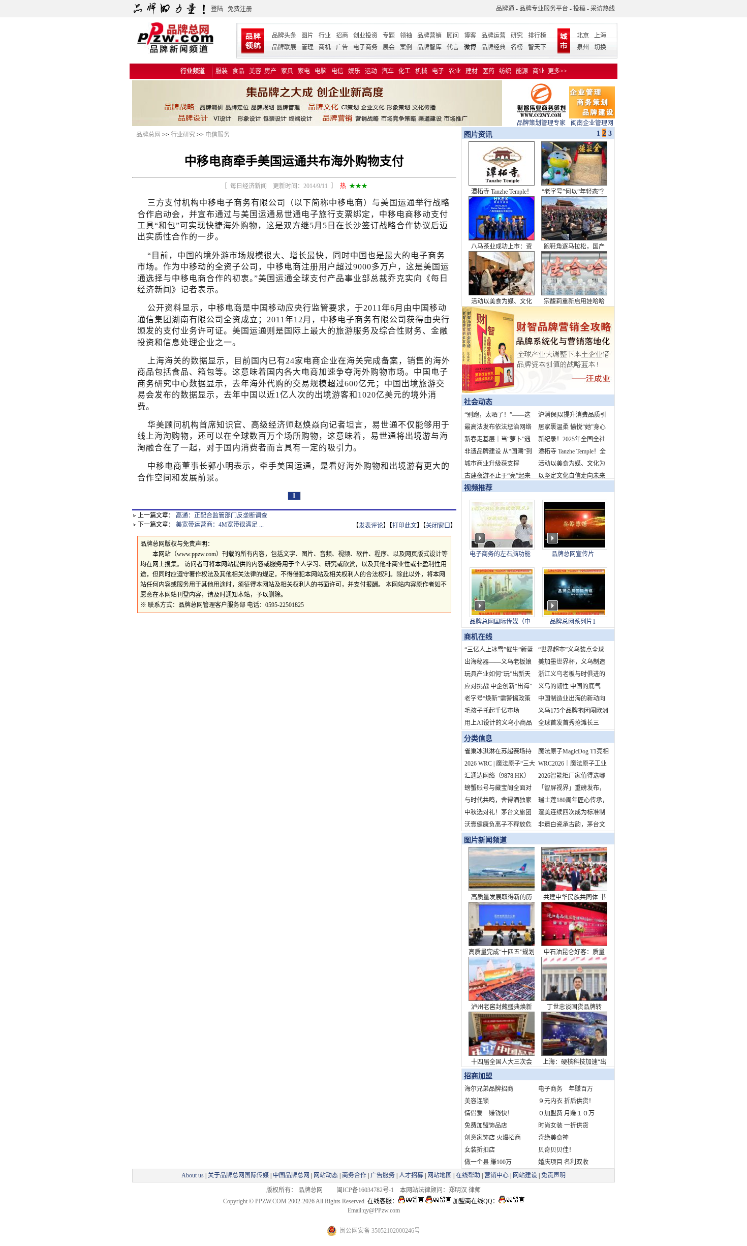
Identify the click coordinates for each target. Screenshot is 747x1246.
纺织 (505, 71)
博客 (470, 35)
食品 (238, 71)
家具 (287, 71)
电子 (438, 71)
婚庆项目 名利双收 (563, 1162)
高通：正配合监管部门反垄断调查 (221, 515)
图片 (307, 35)
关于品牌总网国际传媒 (238, 1175)
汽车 (388, 71)
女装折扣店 (479, 1149)
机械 (421, 71)
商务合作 (354, 1175)
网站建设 (525, 1175)
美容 (255, 71)
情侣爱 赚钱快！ (488, 1113)
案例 (406, 47)
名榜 (517, 47)
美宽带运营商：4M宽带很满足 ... (220, 524)
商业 (539, 71)
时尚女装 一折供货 (563, 1125)
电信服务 (217, 134)
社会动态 (478, 402)
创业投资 (365, 35)
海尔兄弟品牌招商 (488, 1088)
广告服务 (382, 1175)
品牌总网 (148, 134)
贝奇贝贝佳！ (556, 1149)
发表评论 (371, 525)
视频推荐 (478, 488)
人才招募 (411, 1175)
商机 (325, 47)
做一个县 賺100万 (488, 1162)
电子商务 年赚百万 (565, 1088)
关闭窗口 (438, 525)
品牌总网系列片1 (573, 621)
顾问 (453, 35)
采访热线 (602, 8)
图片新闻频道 (485, 840)
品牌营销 (429, 35)
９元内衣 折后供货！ (566, 1101)
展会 (389, 47)
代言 (453, 47)
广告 (342, 47)
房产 (270, 71)
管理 (307, 47)
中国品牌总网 (291, 1175)
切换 (600, 47)
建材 (471, 71)
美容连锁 (476, 1101)
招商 (342, 35)
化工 (404, 71)
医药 (488, 71)
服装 (221, 71)
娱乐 (354, 71)
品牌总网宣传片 (572, 554)
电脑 (321, 71)
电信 (337, 71)
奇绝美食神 (553, 1137)
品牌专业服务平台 (543, 8)
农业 (455, 71)
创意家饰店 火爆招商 (492, 1137)
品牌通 (505, 8)
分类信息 (478, 738)
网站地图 (439, 1175)
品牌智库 (429, 47)
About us (192, 1175)
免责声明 (553, 1175)
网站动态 (326, 1175)
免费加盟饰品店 (485, 1125)
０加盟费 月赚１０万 (566, 1113)
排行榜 (537, 35)
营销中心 (496, 1175)
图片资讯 (477, 134)
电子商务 (365, 47)
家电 (304, 71)
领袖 (406, 35)
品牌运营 (493, 35)
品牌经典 (493, 47)
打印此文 (404, 525)
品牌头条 (284, 35)
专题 (389, 35)
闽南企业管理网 (592, 123)
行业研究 (183, 134)
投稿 (579, 8)
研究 (517, 35)
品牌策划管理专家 (541, 123)
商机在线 (478, 637)
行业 (325, 35)
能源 (522, 71)
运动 (371, 71)
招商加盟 (478, 1076)
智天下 (537, 47)
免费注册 (240, 9)
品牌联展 (284, 47)
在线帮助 (468, 1175)
